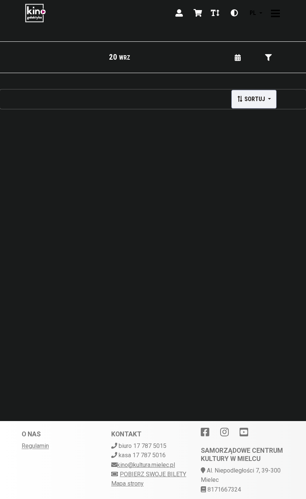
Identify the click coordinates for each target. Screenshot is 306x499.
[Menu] (275, 13)
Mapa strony (127, 483)
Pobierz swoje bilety (153, 474)
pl (253, 12)
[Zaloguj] (179, 13)
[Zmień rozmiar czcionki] (215, 13)
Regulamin (35, 445)
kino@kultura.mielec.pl (146, 464)
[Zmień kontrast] (234, 13)
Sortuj (254, 99)
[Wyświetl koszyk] (198, 13)
